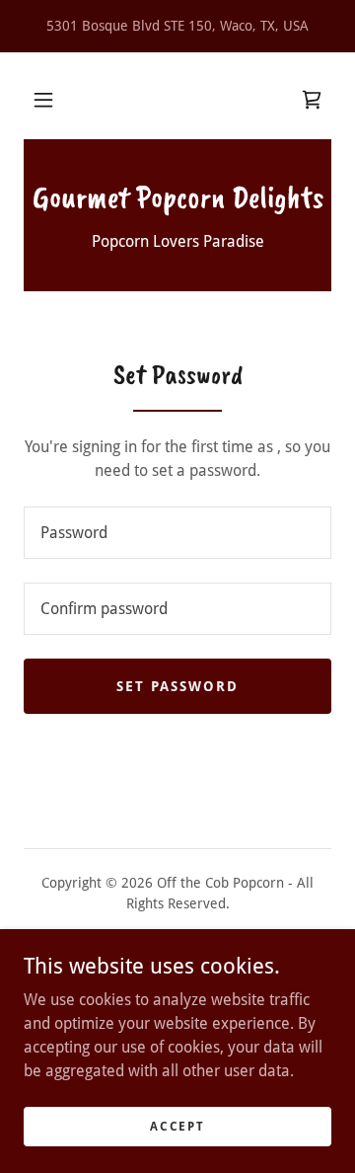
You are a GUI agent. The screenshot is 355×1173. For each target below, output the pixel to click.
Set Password (177, 686)
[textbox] (177, 533)
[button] (43, 99)
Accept (177, 1126)
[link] (311, 99)
